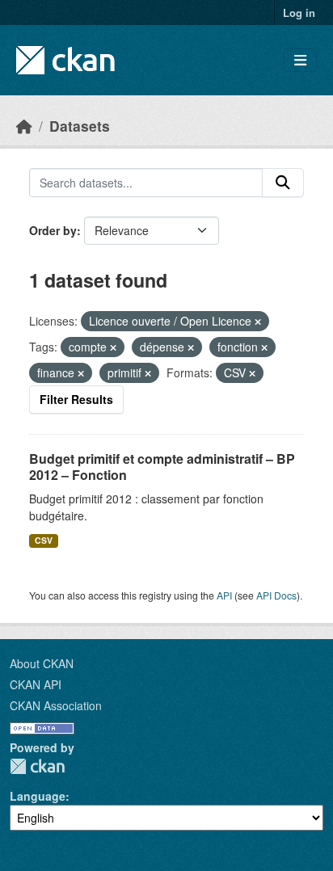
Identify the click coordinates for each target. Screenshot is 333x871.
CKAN (37, 766)
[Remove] (258, 321)
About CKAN (42, 663)
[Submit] (283, 182)
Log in (299, 12)
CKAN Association (56, 705)
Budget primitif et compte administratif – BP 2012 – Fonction (162, 467)
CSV (44, 540)
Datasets (79, 126)
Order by (53, 230)
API (224, 595)
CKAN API (35, 684)
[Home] (24, 126)
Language (37, 796)
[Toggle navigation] (300, 60)
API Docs (276, 595)
